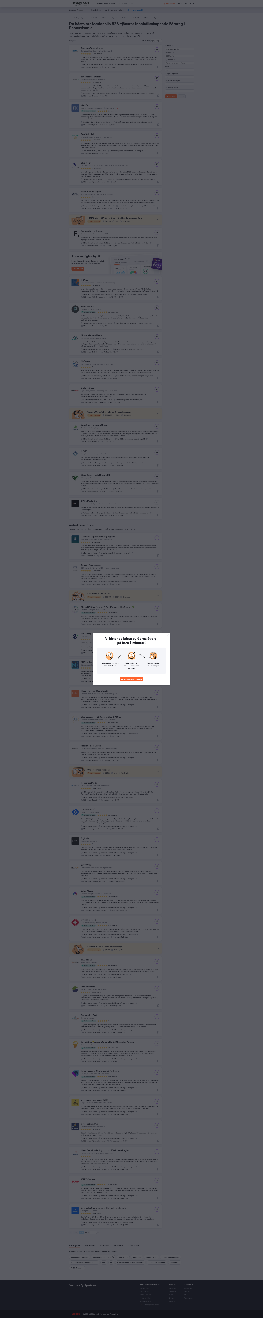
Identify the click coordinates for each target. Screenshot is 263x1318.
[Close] (167, 635)
